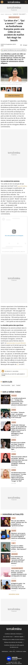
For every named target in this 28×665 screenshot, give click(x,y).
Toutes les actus (8, 14)
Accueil (2, 14)
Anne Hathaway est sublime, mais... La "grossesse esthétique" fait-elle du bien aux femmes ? (18, 560)
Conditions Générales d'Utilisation (13, 633)
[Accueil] (14, 2)
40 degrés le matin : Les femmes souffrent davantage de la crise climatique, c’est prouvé (18, 586)
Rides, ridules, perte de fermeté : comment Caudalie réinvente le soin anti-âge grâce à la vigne (19, 573)
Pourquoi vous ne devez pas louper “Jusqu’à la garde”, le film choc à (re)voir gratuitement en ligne (18, 446)
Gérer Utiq (12, 651)
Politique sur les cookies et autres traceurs (13, 639)
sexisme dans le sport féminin (16, 343)
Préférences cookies (21, 651)
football (18, 385)
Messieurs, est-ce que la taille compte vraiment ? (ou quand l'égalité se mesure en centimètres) (18, 535)
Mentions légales (19, 636)
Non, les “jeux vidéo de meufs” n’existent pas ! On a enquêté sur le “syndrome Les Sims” (19, 523)
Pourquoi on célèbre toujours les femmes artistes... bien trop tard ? (18, 547)
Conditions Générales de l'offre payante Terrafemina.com (14, 646)
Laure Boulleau (22, 186)
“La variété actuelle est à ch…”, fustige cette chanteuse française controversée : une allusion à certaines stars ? (19, 401)
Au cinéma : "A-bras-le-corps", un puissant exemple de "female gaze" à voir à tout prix (19, 415)
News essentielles (5, 385)
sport (13, 385)
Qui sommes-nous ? (8, 636)
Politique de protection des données (13, 642)
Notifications (5, 651)
